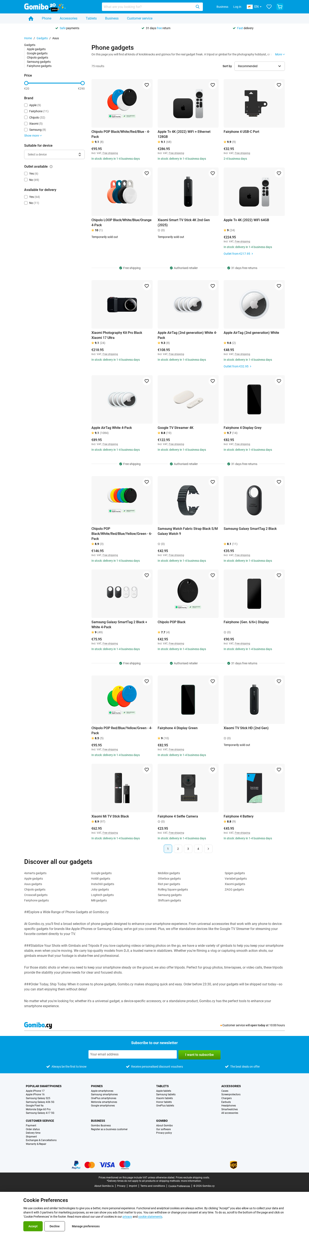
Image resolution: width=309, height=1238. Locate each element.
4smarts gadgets (35, 873)
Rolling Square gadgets (173, 889)
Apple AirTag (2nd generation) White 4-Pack (187, 335)
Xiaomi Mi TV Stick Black (110, 816)
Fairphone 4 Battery (239, 816)
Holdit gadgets (100, 878)
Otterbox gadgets (169, 878)
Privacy (121, 1185)
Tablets (91, 18)
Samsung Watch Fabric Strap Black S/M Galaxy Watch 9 (188, 531)
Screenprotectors (230, 1094)
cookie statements (150, 1216)
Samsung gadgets (39, 61)
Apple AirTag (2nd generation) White (251, 333)
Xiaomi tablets (164, 1098)
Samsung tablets (166, 1094)
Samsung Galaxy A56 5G (40, 1102)
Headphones (228, 1105)
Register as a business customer (109, 1129)
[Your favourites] (269, 7)
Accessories (68, 18)
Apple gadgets (36, 49)
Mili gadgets (99, 900)
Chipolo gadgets (37, 57)
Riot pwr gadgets (169, 884)
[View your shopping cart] (279, 6)
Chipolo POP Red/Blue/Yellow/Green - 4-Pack (121, 730)
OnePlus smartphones (103, 1098)
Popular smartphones (44, 1086)
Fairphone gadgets (39, 66)
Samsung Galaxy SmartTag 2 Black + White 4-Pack (119, 624)
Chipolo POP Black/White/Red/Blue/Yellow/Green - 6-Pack (121, 534)
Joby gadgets (100, 889)
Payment (31, 1125)
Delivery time (33, 1133)
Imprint (133, 1185)
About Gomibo (164, 1125)
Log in (237, 6)
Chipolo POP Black (171, 622)
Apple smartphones (102, 1091)
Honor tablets (164, 1102)
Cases (224, 1091)
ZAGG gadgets (234, 889)
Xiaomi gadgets (235, 884)
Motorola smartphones (104, 1102)
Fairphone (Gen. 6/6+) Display (246, 622)
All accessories (229, 1113)
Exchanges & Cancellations (41, 1140)
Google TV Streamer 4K (175, 428)
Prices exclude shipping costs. (193, 1177)
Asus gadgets (33, 884)
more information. (191, 1180)
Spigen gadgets (235, 873)
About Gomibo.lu (104, 1185)
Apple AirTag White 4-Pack (111, 428)
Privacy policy (164, 1133)
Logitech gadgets (102, 895)
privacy (127, 1216)
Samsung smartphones (104, 1094)
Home (28, 38)
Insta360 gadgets (102, 884)
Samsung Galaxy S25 (38, 1098)
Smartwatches (229, 1109)
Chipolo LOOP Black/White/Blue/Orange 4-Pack (121, 222)
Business (222, 6)
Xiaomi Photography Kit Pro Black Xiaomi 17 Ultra (116, 335)
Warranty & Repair (36, 1144)
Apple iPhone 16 (35, 1094)
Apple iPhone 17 (35, 1091)
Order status (33, 1129)
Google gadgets (37, 53)
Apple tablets (163, 1091)
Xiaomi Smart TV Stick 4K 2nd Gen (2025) (184, 222)
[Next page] (208, 849)
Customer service (139, 18)
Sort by (227, 66)
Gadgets (42, 38)
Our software (163, 1129)
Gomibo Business (101, 1125)
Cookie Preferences (179, 1186)
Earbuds (226, 1102)
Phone (46, 18)
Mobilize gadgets (169, 873)
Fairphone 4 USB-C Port (241, 132)
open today (257, 1025)
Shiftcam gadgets (169, 900)
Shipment (31, 1136)
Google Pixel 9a (35, 1105)
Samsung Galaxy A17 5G (40, 1113)
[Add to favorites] (147, 85)
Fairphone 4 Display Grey (242, 428)
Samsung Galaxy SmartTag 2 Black (250, 529)
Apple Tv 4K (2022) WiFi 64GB (246, 220)
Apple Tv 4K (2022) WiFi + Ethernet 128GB (184, 134)
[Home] (31, 18)
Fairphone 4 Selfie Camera (178, 816)
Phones (97, 1086)
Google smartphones (103, 1105)
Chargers (226, 1098)
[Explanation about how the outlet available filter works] (51, 166)
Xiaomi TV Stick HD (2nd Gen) (246, 728)
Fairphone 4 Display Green (178, 728)
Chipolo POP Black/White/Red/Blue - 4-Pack (120, 134)
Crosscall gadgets (36, 895)
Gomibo (162, 1120)
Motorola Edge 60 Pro (38, 1109)
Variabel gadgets (236, 878)
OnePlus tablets (165, 1105)
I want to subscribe (199, 1055)
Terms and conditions (152, 1185)
